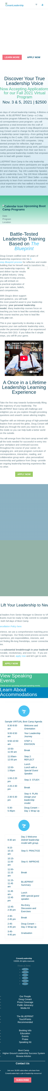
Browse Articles (23, 1056)
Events (25, 1036)
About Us (24, 993)
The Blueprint (27, 246)
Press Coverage (25, 1002)
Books (24, 1013)
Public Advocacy (25, 1005)
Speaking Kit (25, 1042)
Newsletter (23, 1067)
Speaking (24, 1027)
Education (25, 1033)
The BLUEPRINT (25, 1016)
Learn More (12, 57)
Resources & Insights (22, 1047)
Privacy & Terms (24, 966)
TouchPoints (25, 1019)
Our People (25, 996)
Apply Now (33, 57)
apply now (21, 656)
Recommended (25, 1022)
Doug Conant (25, 999)
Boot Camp (23, 1050)
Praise (25, 1039)
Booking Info (25, 1030)
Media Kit (25, 1008)
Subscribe (22, 1080)
